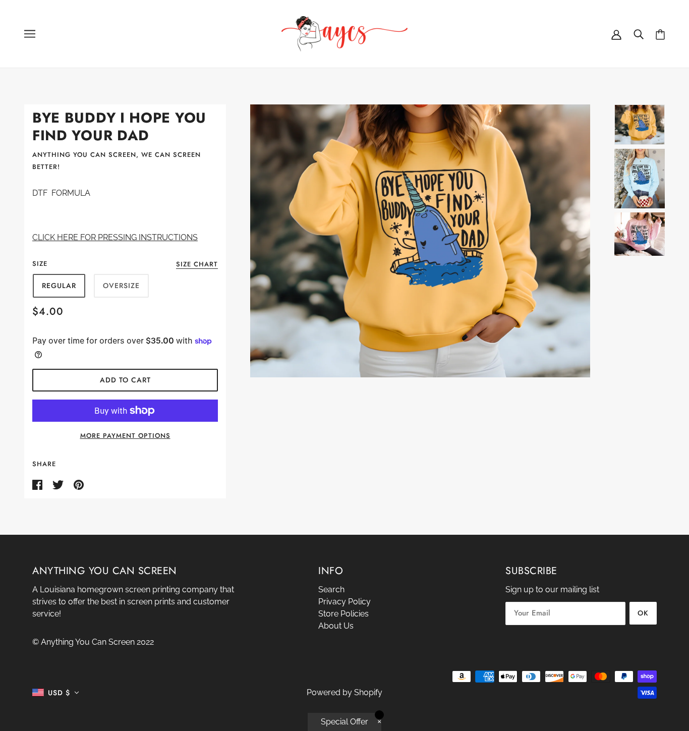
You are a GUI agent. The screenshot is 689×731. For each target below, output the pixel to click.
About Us (336, 626)
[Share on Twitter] (59, 484)
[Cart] (660, 34)
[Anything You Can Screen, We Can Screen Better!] (344, 33)
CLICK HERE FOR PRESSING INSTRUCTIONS (115, 237)
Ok (643, 613)
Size (39, 263)
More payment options (125, 435)
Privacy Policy (344, 601)
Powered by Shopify (344, 692)
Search (331, 589)
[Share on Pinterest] (79, 484)
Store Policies (343, 613)
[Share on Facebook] (38, 484)
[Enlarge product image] (420, 240)
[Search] (638, 34)
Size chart (197, 265)
